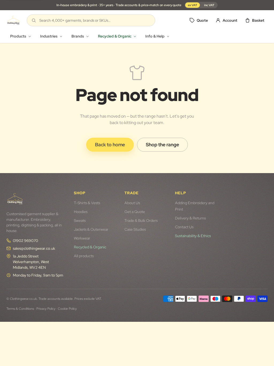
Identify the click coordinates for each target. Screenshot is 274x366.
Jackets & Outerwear (91, 229)
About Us (132, 202)
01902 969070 (25, 240)
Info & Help (155, 36)
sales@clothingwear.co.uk (34, 248)
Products (18, 36)
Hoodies (80, 211)
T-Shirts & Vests (87, 202)
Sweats (80, 220)
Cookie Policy (67, 309)
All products (84, 255)
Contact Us (184, 227)
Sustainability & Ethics (193, 235)
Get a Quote (134, 211)
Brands (77, 36)
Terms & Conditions (20, 309)
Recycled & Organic (114, 36)
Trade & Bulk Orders (141, 220)
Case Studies (135, 229)
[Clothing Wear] (13, 20)
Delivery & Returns (190, 218)
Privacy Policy (45, 309)
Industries (49, 36)
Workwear (82, 238)
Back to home (110, 144)
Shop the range (162, 144)
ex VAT (192, 5)
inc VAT (209, 5)
